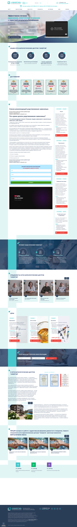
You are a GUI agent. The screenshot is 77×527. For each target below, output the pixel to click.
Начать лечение (15, 340)
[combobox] (43, 3)
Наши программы (19, 9)
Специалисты (40, 9)
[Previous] (65, 278)
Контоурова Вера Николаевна (30, 298)
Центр (9, 9)
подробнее (62, 135)
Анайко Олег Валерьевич (61, 298)
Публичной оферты (29, 361)
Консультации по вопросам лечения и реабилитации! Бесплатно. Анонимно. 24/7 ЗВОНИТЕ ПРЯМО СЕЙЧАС (19, 113)
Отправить (31, 182)
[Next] (68, 278)
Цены (59, 9)
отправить (52, 358)
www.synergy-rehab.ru (32, 519)
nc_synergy (18, 468)
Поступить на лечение (15, 37)
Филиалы (67, 9)
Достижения (50, 9)
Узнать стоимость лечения (30, 37)
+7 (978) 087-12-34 (62, 2)
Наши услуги (29, 9)
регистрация (62, 232)
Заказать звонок (45, 509)
